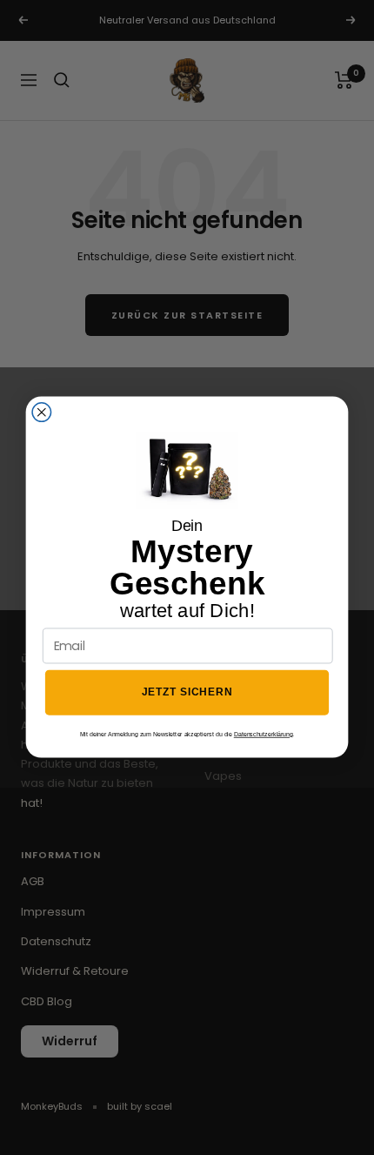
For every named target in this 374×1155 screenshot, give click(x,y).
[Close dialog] (41, 412)
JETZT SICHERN (187, 693)
